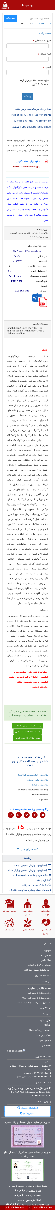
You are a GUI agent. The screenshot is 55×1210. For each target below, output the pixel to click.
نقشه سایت (45, 1046)
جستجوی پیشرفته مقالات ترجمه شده (27, 809)
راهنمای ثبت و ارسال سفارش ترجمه (31, 865)
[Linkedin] (11, 815)
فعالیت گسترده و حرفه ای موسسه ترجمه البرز (28, 1186)
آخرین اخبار (45, 1020)
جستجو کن (10, 18)
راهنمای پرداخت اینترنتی (39, 1030)
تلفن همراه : (45, 54)
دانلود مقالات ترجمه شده (39, 993)
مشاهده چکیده (45, 33)
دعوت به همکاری (43, 976)
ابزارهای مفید (42, 880)
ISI (5, 834)
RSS (44, 1025)
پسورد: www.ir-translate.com (26, 166)
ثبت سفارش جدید (28, 849)
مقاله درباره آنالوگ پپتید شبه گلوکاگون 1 (33, 775)
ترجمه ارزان (45, 1008)
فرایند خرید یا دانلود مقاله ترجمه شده (30, 875)
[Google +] (19, 815)
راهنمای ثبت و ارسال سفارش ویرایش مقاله (28, 870)
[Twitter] (27, 815)
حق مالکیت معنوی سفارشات (35, 885)
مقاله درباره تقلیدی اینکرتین (37, 780)
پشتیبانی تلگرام (28, 1113)
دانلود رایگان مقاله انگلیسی (28, 161)
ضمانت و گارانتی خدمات (39, 965)
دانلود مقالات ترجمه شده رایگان (36, 998)
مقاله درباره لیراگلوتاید (40, 785)
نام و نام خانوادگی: (43, 41)
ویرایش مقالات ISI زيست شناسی (27, 738)
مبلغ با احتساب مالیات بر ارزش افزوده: (34, 80)
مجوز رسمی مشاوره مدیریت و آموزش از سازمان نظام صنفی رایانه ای (27, 1154)
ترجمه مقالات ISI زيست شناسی (27, 732)
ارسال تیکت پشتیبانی (29, 1108)
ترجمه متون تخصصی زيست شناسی (27, 726)
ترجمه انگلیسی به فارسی (39, 988)
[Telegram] (42, 815)
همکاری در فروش (42, 1036)
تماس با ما (45, 955)
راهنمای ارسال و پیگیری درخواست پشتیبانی (29, 890)
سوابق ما (47, 950)
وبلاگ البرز (46, 960)
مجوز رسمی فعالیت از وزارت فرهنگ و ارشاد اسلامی (27, 1122)
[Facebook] (35, 815)
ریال (33, 84)
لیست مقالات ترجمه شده (41, 24)
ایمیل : (48, 67)
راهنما (27, 858)
